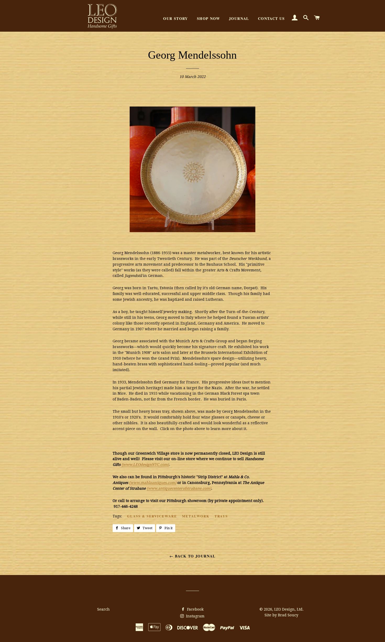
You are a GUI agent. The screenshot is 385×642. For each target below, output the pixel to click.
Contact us (271, 18)
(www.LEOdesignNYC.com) (145, 464)
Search (103, 609)
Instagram (195, 616)
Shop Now (208, 18)
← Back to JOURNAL (192, 556)
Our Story (175, 18)
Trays (221, 515)
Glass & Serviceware (152, 515)
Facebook (195, 609)
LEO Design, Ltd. (289, 609)
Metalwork (196, 515)
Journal (239, 18)
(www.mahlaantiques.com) (152, 483)
